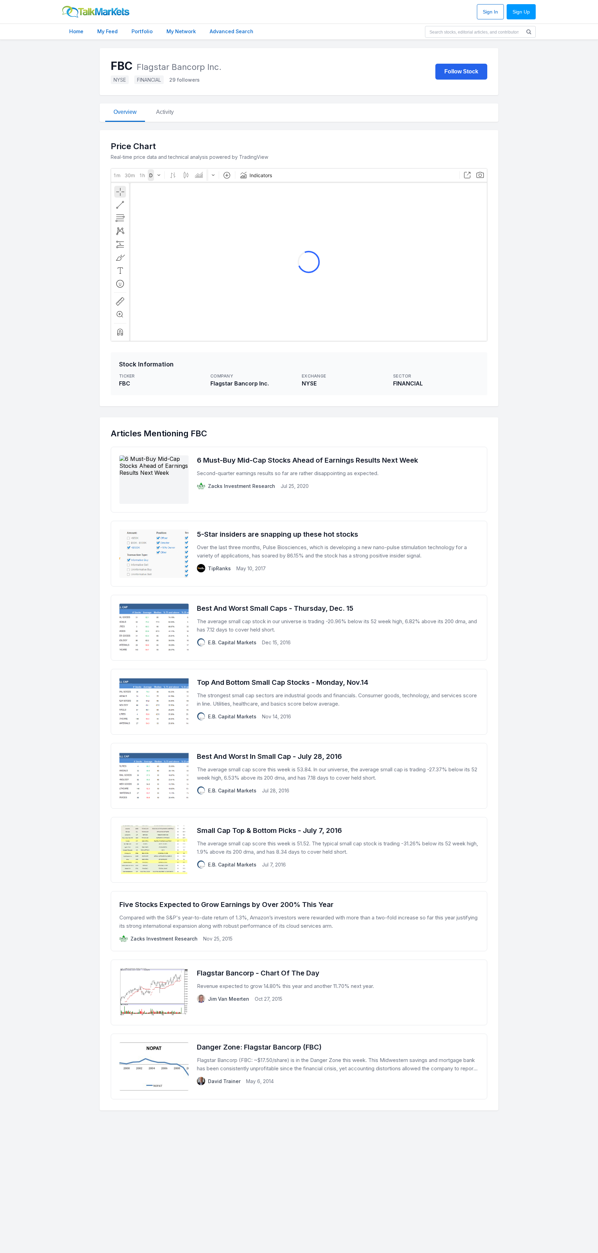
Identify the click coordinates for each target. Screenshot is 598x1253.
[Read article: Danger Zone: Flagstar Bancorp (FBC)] (299, 1066)
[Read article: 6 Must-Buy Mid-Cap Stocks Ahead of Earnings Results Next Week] (299, 479)
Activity (165, 112)
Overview (125, 112)
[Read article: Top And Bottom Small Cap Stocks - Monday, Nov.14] (299, 701)
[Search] (529, 32)
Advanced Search (231, 31)
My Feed (107, 31)
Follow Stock (461, 71)
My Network (181, 31)
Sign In (490, 12)
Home (76, 31)
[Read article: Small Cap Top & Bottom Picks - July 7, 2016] (299, 849)
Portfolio (142, 31)
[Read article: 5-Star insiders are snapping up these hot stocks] (299, 553)
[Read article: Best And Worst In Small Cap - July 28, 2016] (299, 775)
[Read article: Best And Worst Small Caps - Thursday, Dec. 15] (299, 627)
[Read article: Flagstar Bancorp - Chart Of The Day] (299, 992)
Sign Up (521, 12)
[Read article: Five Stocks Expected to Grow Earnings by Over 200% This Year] (299, 921)
